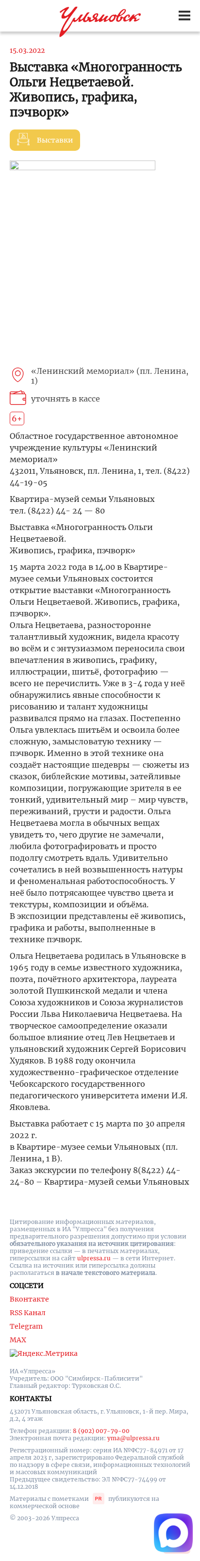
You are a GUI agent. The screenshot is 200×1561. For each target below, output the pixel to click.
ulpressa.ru (94, 1258)
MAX (18, 1340)
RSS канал (28, 1312)
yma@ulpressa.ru (133, 1438)
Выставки (55, 140)
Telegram (26, 1326)
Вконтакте (29, 1299)
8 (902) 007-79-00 (101, 1430)
